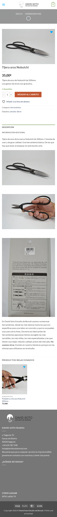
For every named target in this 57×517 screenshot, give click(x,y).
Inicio (19, 13)
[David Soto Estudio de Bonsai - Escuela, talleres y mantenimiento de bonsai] (28, 4)
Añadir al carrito (28, 94)
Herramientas (33, 13)
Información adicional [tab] (13, 132)
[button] (3, 4)
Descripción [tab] (8, 127)
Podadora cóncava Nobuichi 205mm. (13, 400)
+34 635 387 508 (9, 445)
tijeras (19, 112)
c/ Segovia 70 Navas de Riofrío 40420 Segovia (9, 438)
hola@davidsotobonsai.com (14, 448)
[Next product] (28, 18)
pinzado (13, 112)
